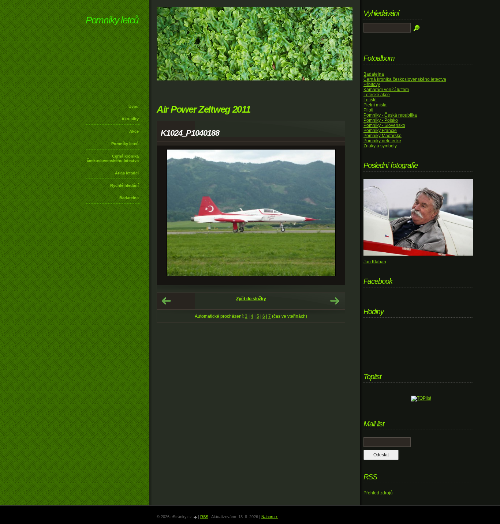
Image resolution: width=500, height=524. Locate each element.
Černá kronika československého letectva (113, 158)
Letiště (370, 99)
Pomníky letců (112, 20)
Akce (134, 131)
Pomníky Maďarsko (382, 135)
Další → (334, 300)
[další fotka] (333, 215)
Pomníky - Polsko (380, 120)
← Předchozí (166, 300)
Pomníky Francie (380, 130)
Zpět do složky (251, 298)
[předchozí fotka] (169, 215)
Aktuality (130, 119)
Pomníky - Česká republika (390, 115)
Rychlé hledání (124, 185)
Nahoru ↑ (269, 516)
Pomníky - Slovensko (384, 125)
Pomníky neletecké (382, 140)
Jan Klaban (374, 261)
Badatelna (129, 198)
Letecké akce (376, 94)
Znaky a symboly (380, 145)
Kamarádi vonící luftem (386, 89)
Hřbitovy (371, 84)
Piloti (368, 110)
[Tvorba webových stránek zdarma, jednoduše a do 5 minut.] (195, 517)
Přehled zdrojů (378, 492)
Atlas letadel (127, 173)
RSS (204, 516)
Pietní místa (375, 105)
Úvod (133, 106)
